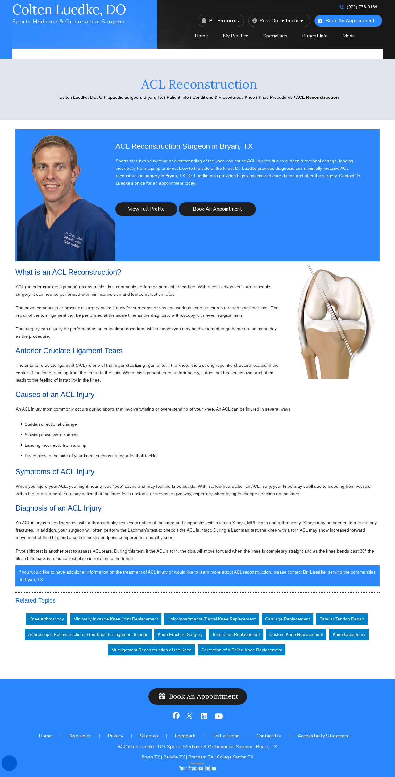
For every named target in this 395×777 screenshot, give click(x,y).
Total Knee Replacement (236, 634)
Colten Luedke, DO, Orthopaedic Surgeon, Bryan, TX (111, 97)
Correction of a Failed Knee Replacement (241, 649)
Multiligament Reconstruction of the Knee (151, 649)
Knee (250, 97)
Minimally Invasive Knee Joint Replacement (115, 618)
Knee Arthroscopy (46, 618)
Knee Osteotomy (349, 634)
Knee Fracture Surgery (180, 634)
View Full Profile (146, 209)
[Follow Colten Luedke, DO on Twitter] (190, 718)
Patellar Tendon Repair (341, 618)
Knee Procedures (276, 97)
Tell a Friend (226, 736)
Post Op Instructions (282, 20)
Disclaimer (80, 736)
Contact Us (275, 51)
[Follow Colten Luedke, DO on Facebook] (176, 718)
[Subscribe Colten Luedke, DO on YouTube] (217, 718)
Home (201, 35)
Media (349, 35)
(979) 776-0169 (362, 6)
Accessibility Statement (323, 736)
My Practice (235, 35)
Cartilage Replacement (287, 618)
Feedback (185, 736)
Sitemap (149, 736)
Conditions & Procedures (217, 97)
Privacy (115, 736)
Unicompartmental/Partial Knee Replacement (212, 618)
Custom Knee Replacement (296, 634)
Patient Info (315, 35)
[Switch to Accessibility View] (9, 763)
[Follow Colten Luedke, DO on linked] (204, 718)
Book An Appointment (350, 20)
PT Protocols (224, 20)
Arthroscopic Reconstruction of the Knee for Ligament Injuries (88, 634)
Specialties (275, 35)
